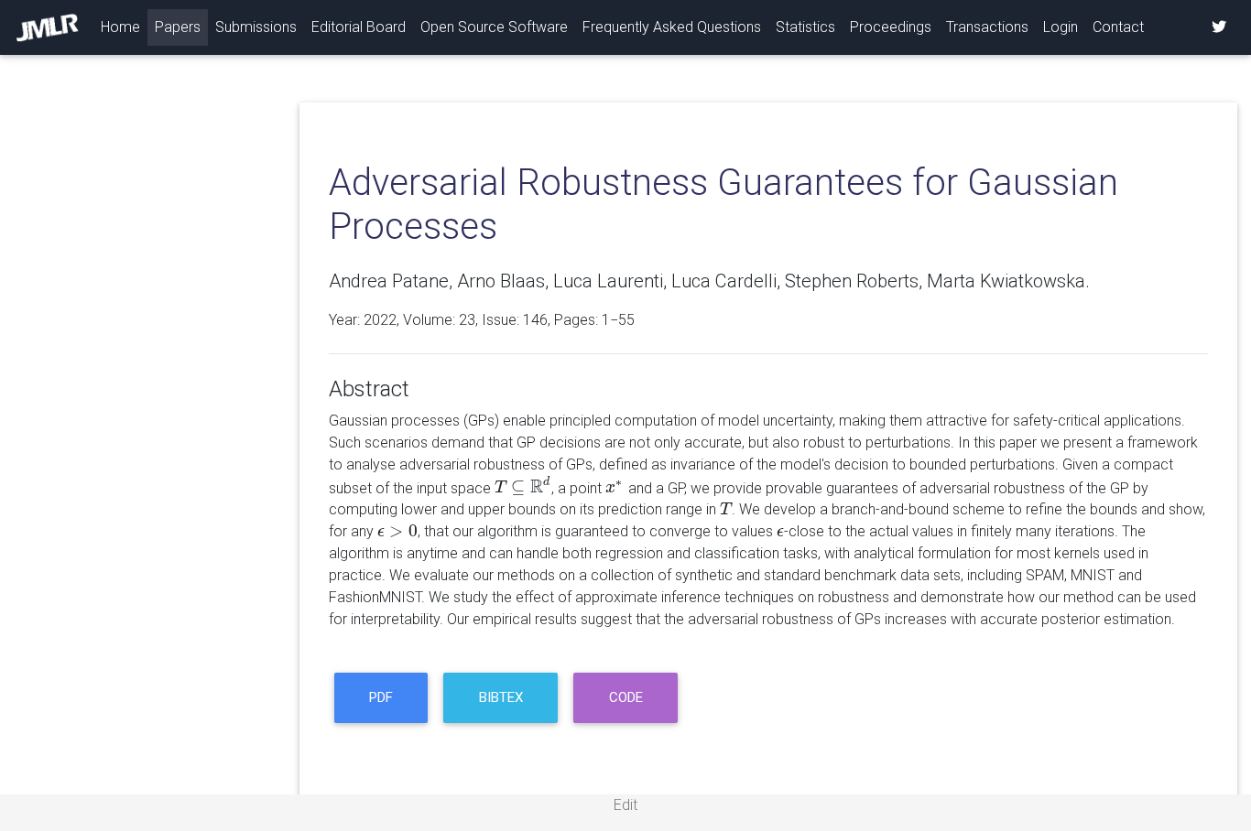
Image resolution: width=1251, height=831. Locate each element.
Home (124, 26)
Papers (178, 27)
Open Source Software (494, 27)
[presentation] (523, 487)
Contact (1118, 27)
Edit (625, 805)
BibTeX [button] (501, 697)
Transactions (987, 27)
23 (467, 320)
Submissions (256, 27)
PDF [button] (381, 697)
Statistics (805, 27)
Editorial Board (358, 27)
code (626, 697)
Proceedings (890, 27)
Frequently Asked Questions (671, 27)
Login (1060, 27)
